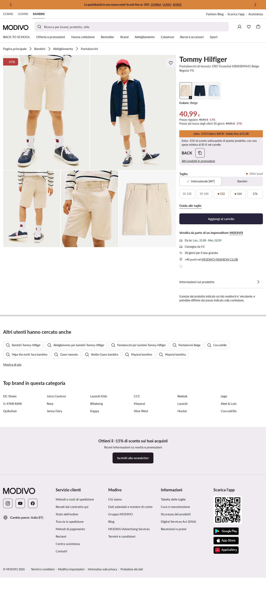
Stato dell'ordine (67, 514)
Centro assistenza (68, 544)
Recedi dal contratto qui (72, 506)
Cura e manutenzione (175, 506)
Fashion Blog (215, 14)
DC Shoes (10, 396)
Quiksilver (10, 411)
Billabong (96, 403)
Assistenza (255, 14)
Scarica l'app (236, 14)
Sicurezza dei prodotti (176, 514)
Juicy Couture (56, 396)
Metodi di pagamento (70, 529)
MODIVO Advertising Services (129, 529)
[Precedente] (11, 4)
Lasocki (182, 403)
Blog (111, 521)
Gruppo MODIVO (120, 514)
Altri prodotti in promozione (198, 161)
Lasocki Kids (98, 396)
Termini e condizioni (121, 536)
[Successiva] (255, 4)
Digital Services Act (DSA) (178, 521)
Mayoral (139, 403)
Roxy (50, 403)
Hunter (182, 411)
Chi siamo (115, 499)
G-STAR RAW (12, 403)
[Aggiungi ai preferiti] (171, 62)
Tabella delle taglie (173, 499)
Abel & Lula (228, 403)
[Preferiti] (249, 26)
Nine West (141, 411)
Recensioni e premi (173, 529)
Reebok (182, 396)
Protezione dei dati (132, 569)
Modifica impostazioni (71, 569)
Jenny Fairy (54, 411)
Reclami (61, 536)
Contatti (61, 551)
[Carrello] (258, 26)
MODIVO (236, 232)
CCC (137, 396)
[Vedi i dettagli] (258, 282)
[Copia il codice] (200, 153)
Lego (224, 396)
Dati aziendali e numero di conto (130, 506)
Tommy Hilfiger (203, 59)
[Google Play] (226, 531)
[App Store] (226, 541)
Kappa (94, 411)
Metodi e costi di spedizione (75, 499)
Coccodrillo (229, 411)
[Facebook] (32, 503)
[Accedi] (239, 26)
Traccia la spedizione (70, 521)
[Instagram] (7, 503)
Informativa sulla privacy (102, 569)
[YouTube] (20, 503)
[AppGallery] (226, 550)
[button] (46, 112)
